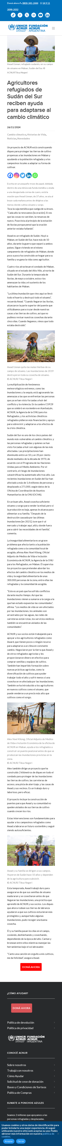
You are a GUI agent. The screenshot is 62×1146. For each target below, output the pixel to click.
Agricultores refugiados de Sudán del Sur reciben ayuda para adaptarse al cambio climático (29, 100)
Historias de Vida (36, 134)
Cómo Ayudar (15, 1076)
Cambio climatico (16, 134)
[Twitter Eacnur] (27, 17)
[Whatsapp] (35, 175)
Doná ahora (22, 1008)
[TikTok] (14, 17)
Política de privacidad (20, 1028)
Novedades (23, 138)
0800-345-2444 (30, 3)
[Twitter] (22, 175)
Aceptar (9, 1141)
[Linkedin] (29, 175)
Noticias (11, 138)
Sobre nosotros (16, 1065)
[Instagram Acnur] (34, 17)
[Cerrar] (58, 1133)
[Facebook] (10, 175)
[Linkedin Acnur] (48, 17)
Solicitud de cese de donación (25, 1081)
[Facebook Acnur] (21, 17)
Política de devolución (20, 1022)
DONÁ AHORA (31, 966)
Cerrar (21, 1141)
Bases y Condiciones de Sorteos (26, 1087)
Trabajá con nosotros (20, 1070)
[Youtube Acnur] (41, 17)
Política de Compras (19, 1092)
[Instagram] (16, 175)
